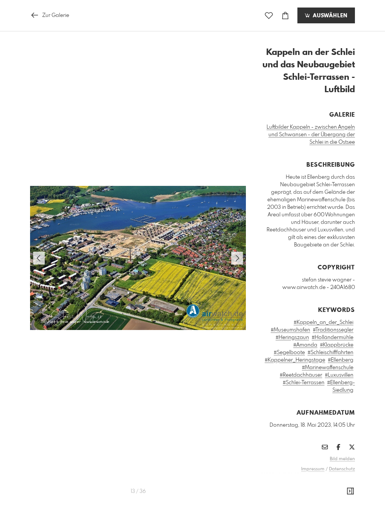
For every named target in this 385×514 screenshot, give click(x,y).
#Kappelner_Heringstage (295, 360)
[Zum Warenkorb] (285, 16)
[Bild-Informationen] (350, 491)
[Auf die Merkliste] (268, 16)
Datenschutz (342, 469)
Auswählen (329, 15)
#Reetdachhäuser (301, 375)
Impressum (312, 469)
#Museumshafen (290, 330)
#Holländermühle (332, 337)
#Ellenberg (340, 360)
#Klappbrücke (336, 345)
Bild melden (342, 459)
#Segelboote (289, 352)
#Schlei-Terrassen (303, 382)
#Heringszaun (292, 337)
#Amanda (305, 345)
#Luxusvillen (339, 375)
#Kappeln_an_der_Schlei (323, 322)
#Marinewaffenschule (327, 367)
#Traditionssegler (333, 330)
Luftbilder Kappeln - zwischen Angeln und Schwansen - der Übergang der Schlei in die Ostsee (311, 135)
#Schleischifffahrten (330, 352)
